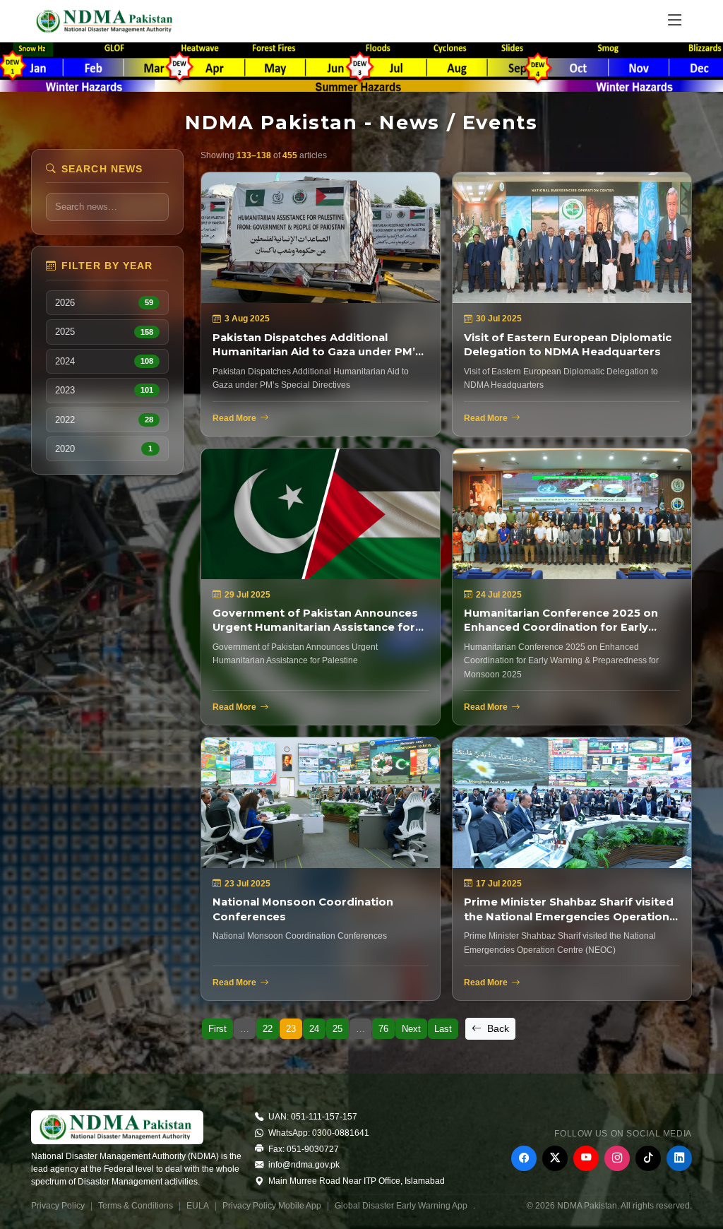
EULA (197, 1205)
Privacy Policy (58, 1205)
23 (291, 1028)
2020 (104, 449)
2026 (104, 302)
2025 (104, 331)
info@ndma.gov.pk (303, 1165)
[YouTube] (586, 1158)
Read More (234, 418)
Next (411, 1028)
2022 (104, 420)
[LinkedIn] (679, 1158)
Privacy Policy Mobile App (271, 1205)
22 (268, 1028)
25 (337, 1028)
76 (383, 1028)
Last (443, 1028)
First (217, 1028)
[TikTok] (648, 1158)
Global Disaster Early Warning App (401, 1205)
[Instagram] (617, 1158)
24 (314, 1028)
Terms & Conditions (135, 1205)
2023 (104, 390)
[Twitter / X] (555, 1158)
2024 (104, 361)
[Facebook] (524, 1158)
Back (496, 1028)
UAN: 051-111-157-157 (311, 1117)
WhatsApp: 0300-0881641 (317, 1133)
